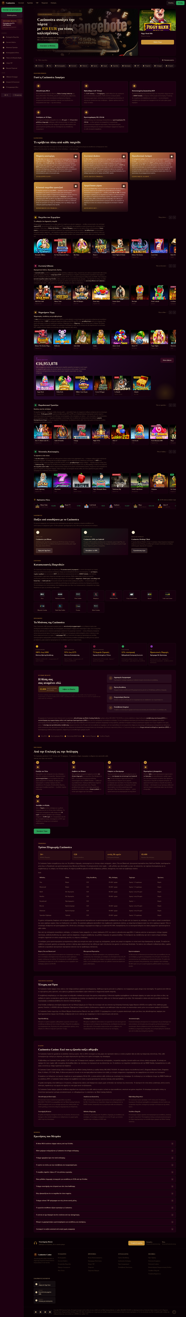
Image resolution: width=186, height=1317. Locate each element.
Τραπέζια (30, 3)
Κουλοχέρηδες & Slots (12, 52)
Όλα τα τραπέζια (161, 405)
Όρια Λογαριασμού (123, 1264)
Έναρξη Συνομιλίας (136, 1243)
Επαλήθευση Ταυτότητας (125, 1267)
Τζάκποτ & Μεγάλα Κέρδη (13, 58)
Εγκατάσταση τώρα (139, 550)
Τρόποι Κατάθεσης (123, 1257)
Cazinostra (10, 3)
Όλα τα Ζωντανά (161, 266)
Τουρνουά (45, 3)
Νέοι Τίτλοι (61, 1270)
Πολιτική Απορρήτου (154, 1261)
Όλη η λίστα (162, 217)
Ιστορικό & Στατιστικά (12, 82)
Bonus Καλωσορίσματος (95, 1257)
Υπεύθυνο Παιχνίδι (153, 1270)
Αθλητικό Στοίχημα (12, 77)
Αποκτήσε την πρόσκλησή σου (12, 10)
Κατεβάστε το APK (91, 550)
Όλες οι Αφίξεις (161, 451)
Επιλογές (53, 3)
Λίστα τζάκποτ (167, 360)
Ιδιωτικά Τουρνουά (11, 68)
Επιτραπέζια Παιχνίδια (64, 1264)
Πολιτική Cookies (153, 1264)
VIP (37, 3)
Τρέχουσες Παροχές (93, 1270)
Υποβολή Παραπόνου (154, 1274)
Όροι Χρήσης (152, 1257)
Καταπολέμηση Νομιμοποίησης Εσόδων (159, 1267)
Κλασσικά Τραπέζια (12, 47)
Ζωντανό (21, 3)
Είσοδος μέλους (11, 15)
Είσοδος (170, 3)
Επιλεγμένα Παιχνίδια (12, 37)
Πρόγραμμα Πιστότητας (95, 1261)
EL (7, 95)
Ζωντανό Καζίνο (11, 42)
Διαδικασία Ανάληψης (124, 1261)
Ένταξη (180, 3)
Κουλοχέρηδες (62, 1257)
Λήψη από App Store (44, 550)
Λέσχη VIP (9, 63)
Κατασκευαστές (169, 60)
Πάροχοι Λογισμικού (64, 1267)
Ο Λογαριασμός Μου (12, 87)
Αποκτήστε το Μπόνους (47, 46)
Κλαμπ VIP (91, 1264)
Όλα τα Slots (162, 312)
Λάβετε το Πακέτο (68, 689)
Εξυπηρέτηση (18, 95)
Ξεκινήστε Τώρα (42, 831)
